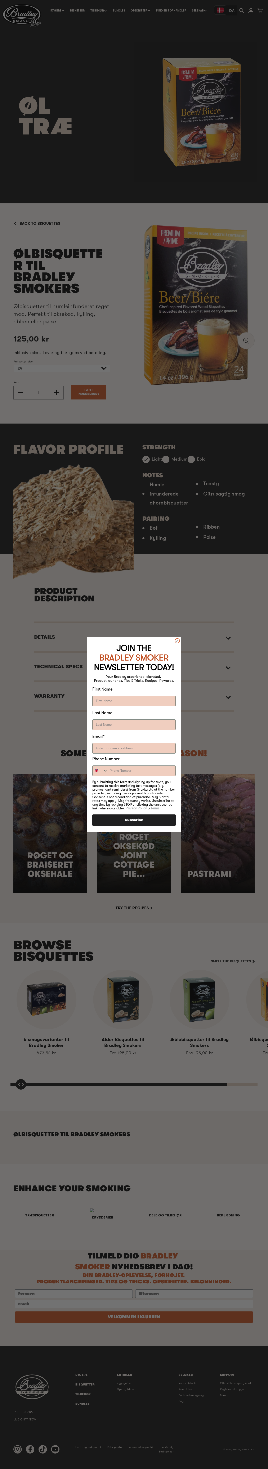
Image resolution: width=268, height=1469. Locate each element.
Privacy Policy (136, 808)
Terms (155, 808)
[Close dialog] (177, 641)
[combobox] (100, 771)
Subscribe (134, 820)
